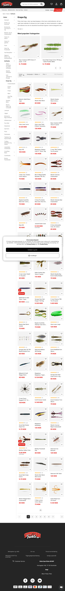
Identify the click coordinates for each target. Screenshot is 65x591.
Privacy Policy (31, 244)
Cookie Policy (44, 244)
